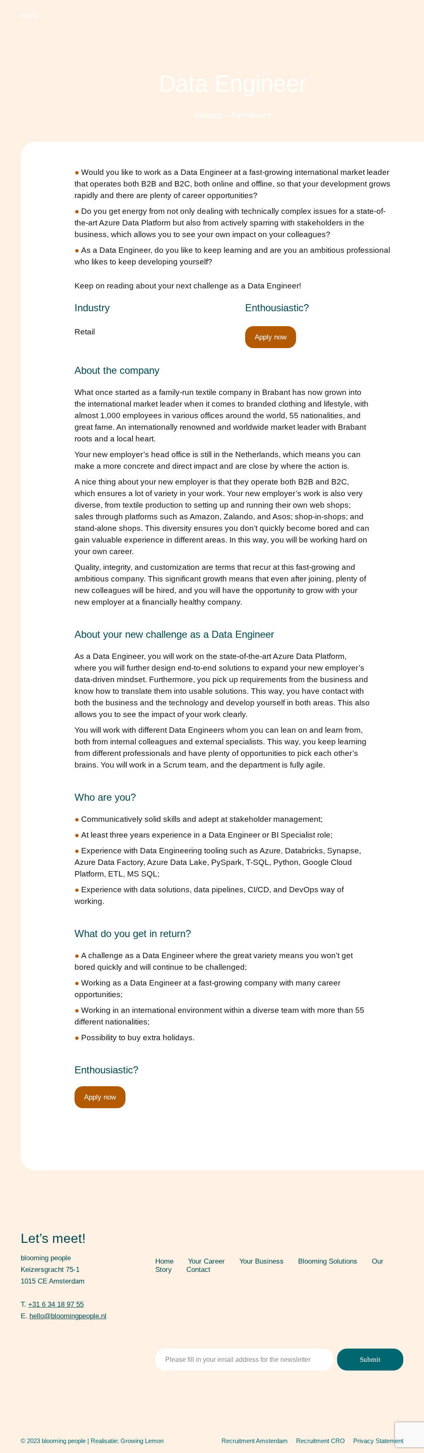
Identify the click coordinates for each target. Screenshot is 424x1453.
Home (164, 1261)
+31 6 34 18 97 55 (56, 1304)
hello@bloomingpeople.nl (67, 1316)
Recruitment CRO (320, 1440)
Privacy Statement (378, 1440)
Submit (370, 1359)
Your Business (261, 1261)
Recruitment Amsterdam (255, 1440)
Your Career (206, 1261)
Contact (198, 1270)
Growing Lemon (142, 1440)
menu (29, 15)
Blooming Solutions (327, 1261)
